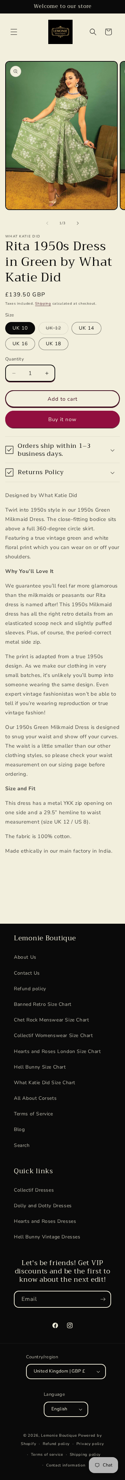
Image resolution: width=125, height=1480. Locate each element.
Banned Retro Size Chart (43, 1004)
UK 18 (53, 343)
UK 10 (20, 328)
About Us (25, 957)
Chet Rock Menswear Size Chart (51, 1020)
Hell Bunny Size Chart (40, 1067)
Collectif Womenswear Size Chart (53, 1035)
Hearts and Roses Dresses (45, 1221)
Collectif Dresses (34, 1190)
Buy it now (62, 419)
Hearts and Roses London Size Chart (57, 1051)
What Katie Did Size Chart (44, 1082)
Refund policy (30, 988)
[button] (14, 32)
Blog (19, 1129)
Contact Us (27, 973)
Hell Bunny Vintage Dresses (47, 1237)
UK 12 (57, 329)
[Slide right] (77, 223)
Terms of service (47, 1454)
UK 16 (20, 343)
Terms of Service (33, 1114)
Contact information (65, 1465)
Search (22, 1145)
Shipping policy (85, 1454)
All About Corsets (35, 1098)
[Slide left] (47, 223)
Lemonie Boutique (59, 1435)
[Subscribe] (102, 1299)
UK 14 (86, 328)
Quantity (14, 359)
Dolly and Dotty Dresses (43, 1205)
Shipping (43, 303)
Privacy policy (90, 1443)
